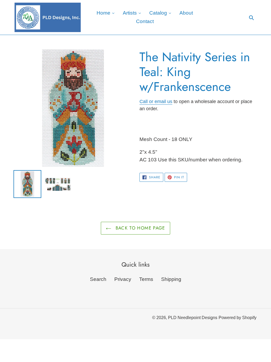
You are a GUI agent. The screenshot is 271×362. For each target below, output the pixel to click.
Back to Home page (139, 228)
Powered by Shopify (237, 317)
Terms (146, 279)
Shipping (171, 279)
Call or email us (155, 101)
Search (98, 279)
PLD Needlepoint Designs (192, 317)
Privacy (122, 279)
